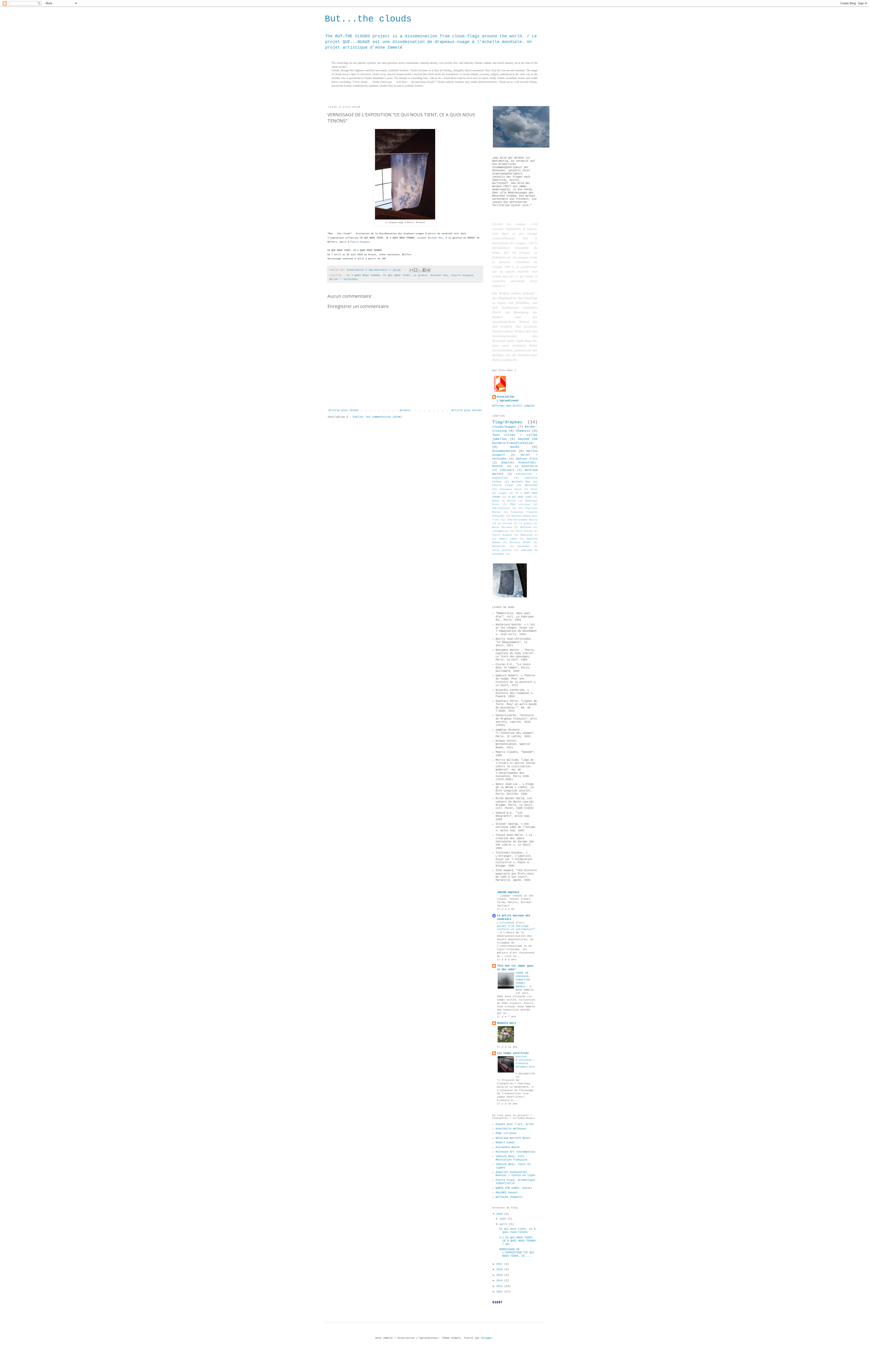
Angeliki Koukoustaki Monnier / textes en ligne (515, 1174)
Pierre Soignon (360, 242)
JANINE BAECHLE (508, 892)
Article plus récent (344, 410)
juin (503, 1218)
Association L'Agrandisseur (508, 398)
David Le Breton (504, 501)
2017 (500, 1264)
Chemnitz (523, 431)
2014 (500, 1280)
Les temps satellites (513, 1053)
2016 (500, 1269)
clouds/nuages (504, 427)
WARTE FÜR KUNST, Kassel (514, 1188)
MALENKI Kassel (507, 1192)
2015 (500, 1275)
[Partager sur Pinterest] (428, 270)
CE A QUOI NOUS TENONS (363, 275)
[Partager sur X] (420, 270)
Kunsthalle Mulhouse (511, 1128)
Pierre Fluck (502, 485)
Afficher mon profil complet (513, 406)
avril (504, 1224)
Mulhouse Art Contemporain (515, 1152)
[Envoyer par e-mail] (411, 270)
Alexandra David (511, 489)
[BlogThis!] (415, 270)
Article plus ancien (466, 410)
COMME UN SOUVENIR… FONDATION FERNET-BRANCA (523, 980)
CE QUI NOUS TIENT (396, 275)
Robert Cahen (508, 539)
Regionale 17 (529, 535)
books (514, 447)
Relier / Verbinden (343, 279)
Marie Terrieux (502, 527)
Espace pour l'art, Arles (515, 1124)
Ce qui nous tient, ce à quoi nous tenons (517, 1230)
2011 (500, 1291)
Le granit (420, 275)
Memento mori (506, 1023)
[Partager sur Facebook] (424, 270)
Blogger (486, 1338)
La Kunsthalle (526, 466)
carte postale (501, 550)
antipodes (523, 546)
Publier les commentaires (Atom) (377, 417)
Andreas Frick (526, 458)
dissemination (504, 451)
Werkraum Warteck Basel (513, 1138)
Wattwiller (499, 546)
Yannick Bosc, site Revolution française (511, 1158)
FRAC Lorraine (520, 504)
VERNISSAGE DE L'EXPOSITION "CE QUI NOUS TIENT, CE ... (516, 1253)
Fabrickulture (501, 508)
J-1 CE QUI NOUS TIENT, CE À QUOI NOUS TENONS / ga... (517, 1241)
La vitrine (505, 523)
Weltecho (531, 485)
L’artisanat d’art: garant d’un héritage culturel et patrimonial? (516, 926)
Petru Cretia (524, 531)
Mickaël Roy (435, 238)
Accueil (405, 410)
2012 (500, 1286)
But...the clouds (368, 19)
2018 (500, 1214)
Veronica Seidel (520, 542)
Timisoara (507, 470)
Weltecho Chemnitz (509, 1197)
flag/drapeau (507, 422)
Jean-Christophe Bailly (522, 520)
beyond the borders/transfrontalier (514, 441)
